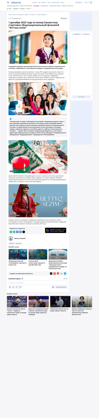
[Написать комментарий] (37, 283)
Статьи (49, 2)
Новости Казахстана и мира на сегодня (18, 14)
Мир (39, 2)
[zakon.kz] (16, 2)
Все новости (33, 14)
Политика (34, 2)
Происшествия (56, 2)
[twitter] (23, 232)
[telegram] (14, 232)
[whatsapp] (11, 232)
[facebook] (17, 232)
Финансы (44, 2)
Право (62, 2)
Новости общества (42, 14)
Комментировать (61, 287)
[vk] (20, 232)
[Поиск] (91, 2)
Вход (66, 278)
